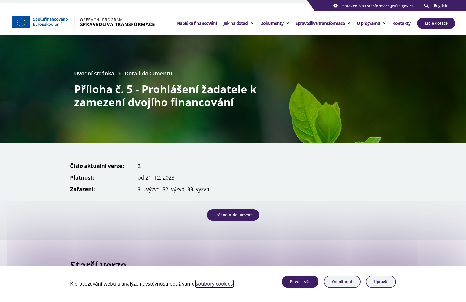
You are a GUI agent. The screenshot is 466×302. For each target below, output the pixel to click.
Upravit (381, 281)
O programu (368, 23)
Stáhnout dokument (233, 214)
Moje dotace (436, 23)
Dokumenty (271, 23)
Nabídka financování (197, 23)
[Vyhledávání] (426, 6)
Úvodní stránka (94, 73)
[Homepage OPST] (89, 22)
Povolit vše (300, 281)
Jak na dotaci (236, 23)
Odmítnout (342, 281)
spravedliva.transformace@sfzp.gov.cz (377, 5)
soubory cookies (214, 283)
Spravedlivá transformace (320, 23)
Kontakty (401, 23)
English (440, 5)
